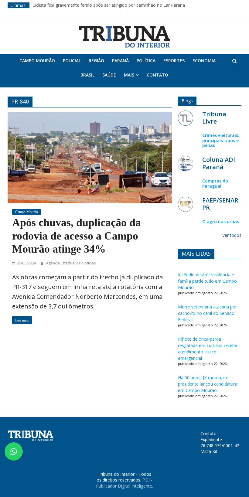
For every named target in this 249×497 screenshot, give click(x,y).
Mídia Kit (208, 451)
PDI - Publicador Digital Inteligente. (124, 483)
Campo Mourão (37, 60)
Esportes (174, 60)
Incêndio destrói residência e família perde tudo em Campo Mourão (207, 281)
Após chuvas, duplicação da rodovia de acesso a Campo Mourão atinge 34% (76, 235)
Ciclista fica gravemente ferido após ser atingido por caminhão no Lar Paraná (108, 5)
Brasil (87, 75)
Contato (157, 75)
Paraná (120, 60)
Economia (204, 60)
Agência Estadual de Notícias (71, 263)
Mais (129, 75)
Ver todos (231, 235)
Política (146, 60)
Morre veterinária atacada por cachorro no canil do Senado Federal (207, 313)
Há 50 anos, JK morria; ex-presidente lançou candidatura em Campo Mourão (207, 384)
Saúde (109, 75)
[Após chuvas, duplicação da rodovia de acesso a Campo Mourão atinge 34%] (90, 157)
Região (96, 60)
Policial (72, 60)
